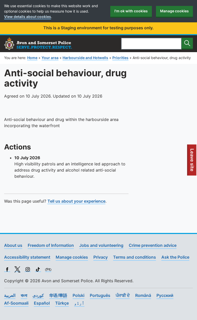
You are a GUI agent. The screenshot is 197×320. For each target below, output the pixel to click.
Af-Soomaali (16, 303)
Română (143, 295)
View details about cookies (27, 16)
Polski (78, 295)
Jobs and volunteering (101, 245)
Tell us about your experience (76, 201)
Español (42, 303)
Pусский (164, 295)
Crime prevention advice (152, 245)
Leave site (192, 162)
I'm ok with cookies (131, 11)
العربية (9, 295)
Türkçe (62, 303)
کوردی (38, 295)
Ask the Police (175, 257)
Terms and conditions (134, 257)
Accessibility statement (27, 257)
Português (100, 295)
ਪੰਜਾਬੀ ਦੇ (123, 295)
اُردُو (79, 303)
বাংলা (24, 295)
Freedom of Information (51, 245)
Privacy (100, 257)
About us (13, 245)
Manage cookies (174, 11)
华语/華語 (58, 295)
